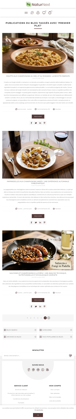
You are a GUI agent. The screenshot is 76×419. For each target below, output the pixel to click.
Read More (38, 116)
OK (38, 415)
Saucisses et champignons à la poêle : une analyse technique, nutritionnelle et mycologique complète (38, 274)
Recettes (58, 109)
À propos (21, 403)
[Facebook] (28, 369)
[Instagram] (38, 369)
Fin (48, 317)
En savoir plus (39, 410)
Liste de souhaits (55, 401)
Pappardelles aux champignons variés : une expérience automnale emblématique (38, 182)
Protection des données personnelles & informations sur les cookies (21, 394)
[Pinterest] (33, 369)
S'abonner (70, 355)
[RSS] (47, 369)
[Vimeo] (42, 369)
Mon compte (55, 389)
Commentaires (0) (43, 109)
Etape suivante (45, 317)
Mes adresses (55, 393)
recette (29, 109)
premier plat (22, 109)
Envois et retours (21, 389)
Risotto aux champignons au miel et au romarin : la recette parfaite (38, 76)
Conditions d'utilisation (21, 399)
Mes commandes (55, 397)
